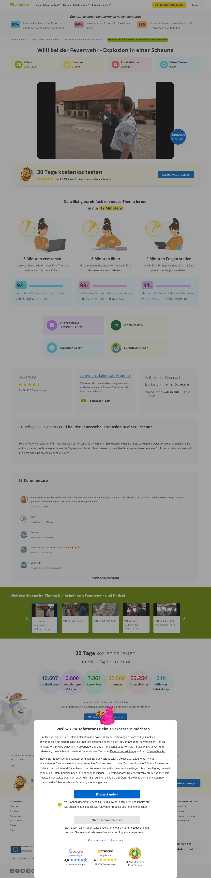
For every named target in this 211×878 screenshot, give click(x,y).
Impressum (117, 840)
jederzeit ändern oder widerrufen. (69, 777)
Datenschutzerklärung (123, 751)
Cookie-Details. (156, 751)
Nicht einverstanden (106, 820)
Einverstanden (107, 794)
